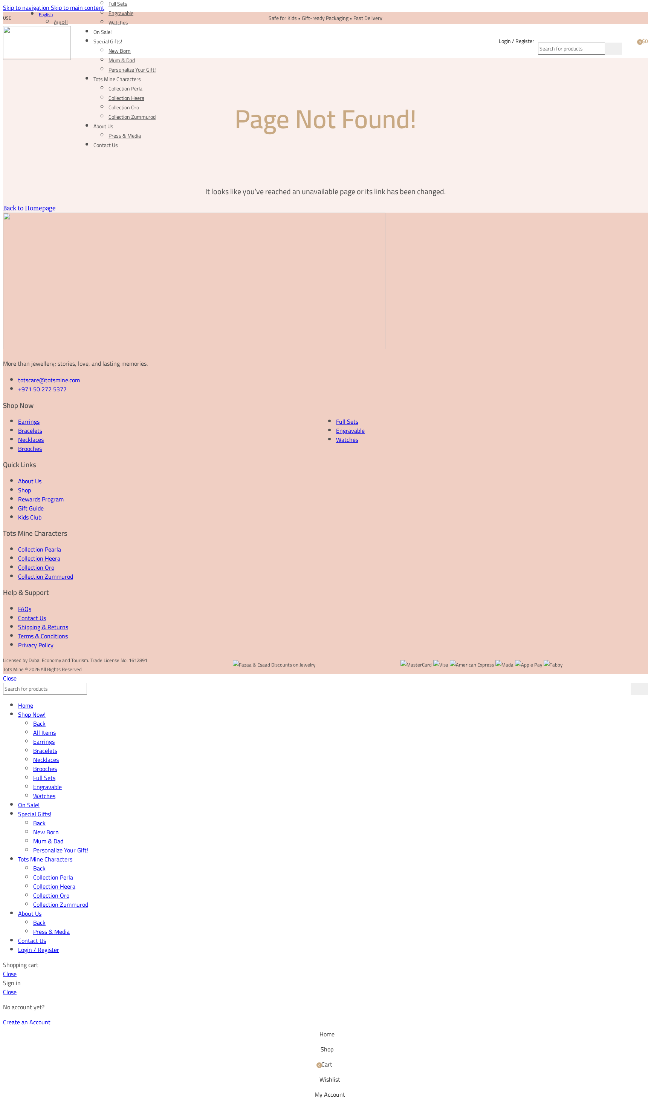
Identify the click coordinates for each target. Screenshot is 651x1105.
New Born (119, 51)
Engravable (120, 13)
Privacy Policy (35, 645)
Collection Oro (123, 107)
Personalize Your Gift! (132, 70)
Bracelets (30, 430)
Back (39, 723)
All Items (44, 732)
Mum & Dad (121, 60)
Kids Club (29, 517)
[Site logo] (37, 57)
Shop (24, 490)
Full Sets (347, 421)
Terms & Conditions (43, 636)
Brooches (30, 448)
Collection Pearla (39, 549)
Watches (118, 23)
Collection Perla (125, 88)
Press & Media (124, 136)
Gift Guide (31, 508)
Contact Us (32, 618)
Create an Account (26, 1022)
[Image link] (194, 346)
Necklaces (31, 439)
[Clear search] (599, 48)
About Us (29, 481)
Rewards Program (41, 499)
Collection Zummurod (132, 117)
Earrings (29, 421)
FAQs (24, 609)
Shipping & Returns (43, 627)
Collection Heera (126, 98)
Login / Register (38, 949)
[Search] (580, 35)
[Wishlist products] (629, 41)
